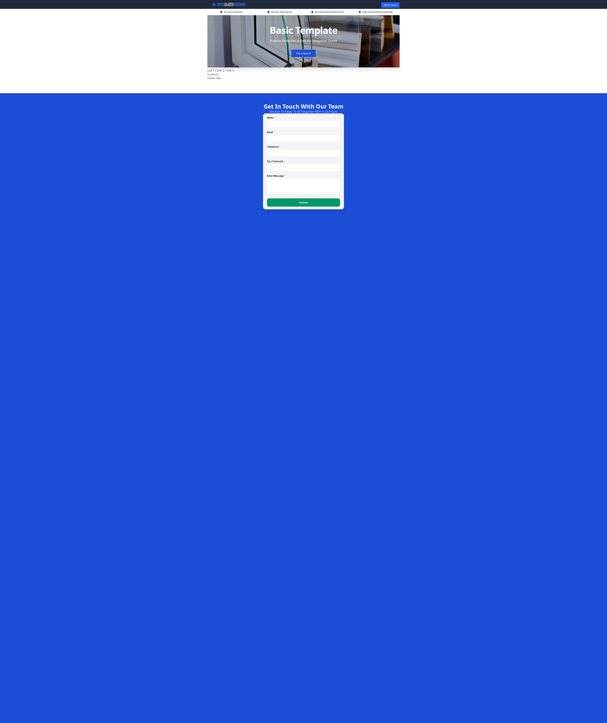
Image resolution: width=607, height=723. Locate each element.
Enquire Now (303, 85)
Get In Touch (390, 4)
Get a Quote (303, 53)
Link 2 (221, 70)
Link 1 (210, 70)
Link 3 (230, 70)
